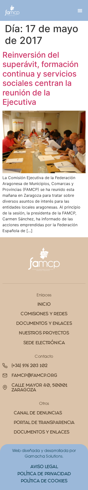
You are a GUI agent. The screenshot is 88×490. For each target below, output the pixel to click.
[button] (80, 10)
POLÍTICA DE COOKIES (44, 481)
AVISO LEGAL (43, 467)
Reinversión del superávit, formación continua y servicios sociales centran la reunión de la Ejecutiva (40, 78)
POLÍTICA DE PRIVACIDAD (44, 474)
